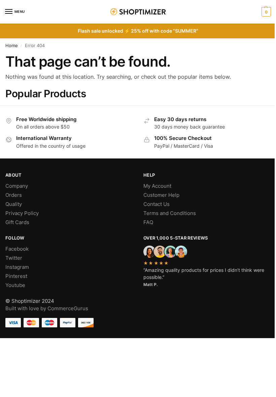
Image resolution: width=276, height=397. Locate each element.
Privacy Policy (22, 213)
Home (11, 45)
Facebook (17, 249)
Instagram (17, 267)
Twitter (13, 258)
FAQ (148, 222)
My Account (157, 186)
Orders (13, 195)
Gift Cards (17, 222)
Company (16, 186)
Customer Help (161, 195)
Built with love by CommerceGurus (46, 308)
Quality (13, 204)
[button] (265, 11)
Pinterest (16, 276)
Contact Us (156, 204)
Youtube (15, 285)
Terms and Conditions (169, 213)
